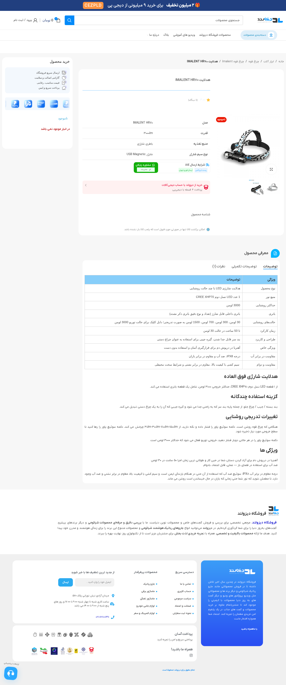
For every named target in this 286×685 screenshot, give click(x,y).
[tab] (270, 266)
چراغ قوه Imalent (233, 62)
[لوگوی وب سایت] (270, 20)
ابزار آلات (269, 62)
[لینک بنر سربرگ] (143, 5)
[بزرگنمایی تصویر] (271, 169)
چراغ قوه (254, 62)
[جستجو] (69, 20)
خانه (281, 62)
